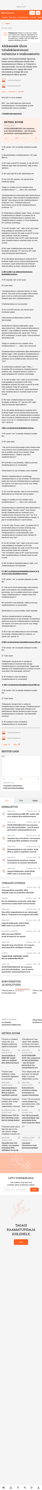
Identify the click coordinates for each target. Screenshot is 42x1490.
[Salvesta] (39, 811)
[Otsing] (25, 1487)
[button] (16, 1190)
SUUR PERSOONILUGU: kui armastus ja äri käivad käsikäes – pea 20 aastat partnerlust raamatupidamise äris (20, 130)
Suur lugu (11, 822)
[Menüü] (3, 1487)
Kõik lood (12, 17)
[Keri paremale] (36, 138)
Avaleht (4, 17)
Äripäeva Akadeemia (9, 1019)
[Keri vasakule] (6, 138)
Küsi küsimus (23, 17)
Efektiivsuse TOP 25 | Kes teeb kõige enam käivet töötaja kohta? (11, 1117)
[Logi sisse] (38, 1487)
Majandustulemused (10, 931)
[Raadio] (18, 1487)
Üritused (32, 17)
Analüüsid (11, 811)
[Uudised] (10, 1487)
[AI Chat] (31, 1487)
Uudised (5, 898)
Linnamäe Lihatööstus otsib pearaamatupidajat (30, 1145)
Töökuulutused (28, 1138)
